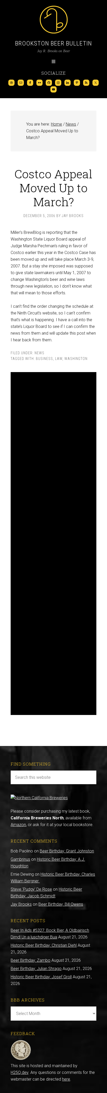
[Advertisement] (53, 543)
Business (44, 359)
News (39, 353)
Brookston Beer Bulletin (53, 43)
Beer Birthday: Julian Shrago (36, 968)
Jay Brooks (21, 904)
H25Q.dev (19, 1072)
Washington (76, 359)
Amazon (18, 824)
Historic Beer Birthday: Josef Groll (41, 976)
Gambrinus (20, 859)
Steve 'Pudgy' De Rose (31, 889)
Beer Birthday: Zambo (30, 960)
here (66, 1079)
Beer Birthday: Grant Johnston (67, 851)
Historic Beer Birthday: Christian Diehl (44, 945)
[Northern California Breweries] (39, 797)
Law (58, 359)
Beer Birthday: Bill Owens (60, 904)
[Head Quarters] (21, 1059)
